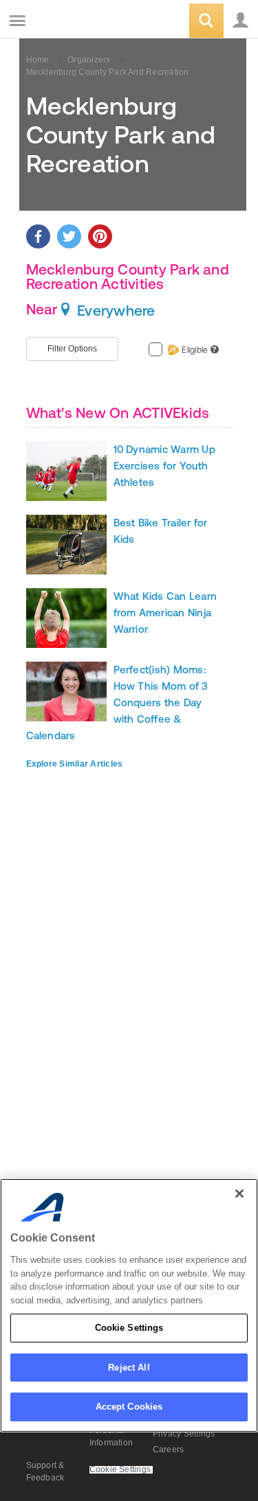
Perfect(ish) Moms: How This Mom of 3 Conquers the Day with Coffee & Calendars (117, 702)
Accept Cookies (129, 1406)
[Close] (239, 1193)
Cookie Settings (129, 1328)
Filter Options (72, 348)
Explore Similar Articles (74, 764)
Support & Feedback (45, 1471)
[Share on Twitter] (69, 236)
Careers (168, 1449)
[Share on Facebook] (38, 236)
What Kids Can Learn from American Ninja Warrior (165, 612)
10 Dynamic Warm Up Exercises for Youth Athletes (164, 465)
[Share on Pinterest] (100, 236)
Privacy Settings (184, 1434)
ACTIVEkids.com (80, 21)
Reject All (128, 1367)
